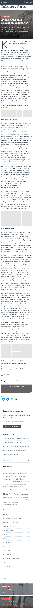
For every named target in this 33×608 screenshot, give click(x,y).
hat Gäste (6, 538)
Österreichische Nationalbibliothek (11, 502)
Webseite (23, 391)
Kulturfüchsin (13, 7)
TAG (15, 497)
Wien (18, 500)
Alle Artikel (14, 391)
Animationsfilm (6, 471)
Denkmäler (13, 473)
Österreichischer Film (10, 505)
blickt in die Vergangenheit (11, 522)
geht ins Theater (8, 530)
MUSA (20, 486)
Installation (16, 482)
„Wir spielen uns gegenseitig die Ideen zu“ (16, 446)
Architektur (13, 471)
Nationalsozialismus (9, 490)
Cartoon (26, 471)
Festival (14, 476)
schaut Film (6, 575)
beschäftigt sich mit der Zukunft (13, 518)
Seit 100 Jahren (8, 590)
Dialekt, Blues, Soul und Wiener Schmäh (15, 438)
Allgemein (6, 514)
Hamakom (5, 482)
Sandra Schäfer (5, 35)
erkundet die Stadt (6, 16)
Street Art (11, 497)
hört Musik (6, 546)
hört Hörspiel (7, 542)
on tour (5, 571)
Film (27, 476)
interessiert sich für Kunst (11, 559)
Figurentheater (21, 476)
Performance (16, 494)
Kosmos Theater (6, 484)
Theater (19, 497)
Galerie (22, 479)
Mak (9, 486)
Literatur (5, 486)
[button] (6, 113)
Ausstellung (20, 471)
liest (4, 563)
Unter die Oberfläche (10, 602)
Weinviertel (13, 500)
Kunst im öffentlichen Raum (19, 484)
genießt (5, 534)
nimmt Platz (6, 567)
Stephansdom (6, 497)
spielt (4, 579)
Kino (28, 482)
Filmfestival (6, 479)
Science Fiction (25, 494)
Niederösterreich (19, 490)
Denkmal (8, 473)
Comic (4, 473)
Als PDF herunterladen (10, 375)
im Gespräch (7, 555)
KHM (24, 482)
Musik (23, 486)
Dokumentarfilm (21, 473)
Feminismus (6, 476)
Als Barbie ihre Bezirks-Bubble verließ (14, 442)
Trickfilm (9, 500)
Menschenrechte (14, 486)
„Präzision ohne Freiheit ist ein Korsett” (15, 451)
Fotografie (15, 479)
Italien (21, 482)
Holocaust (10, 481)
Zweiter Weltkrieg (24, 500)
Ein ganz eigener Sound (10, 455)
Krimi (12, 484)
